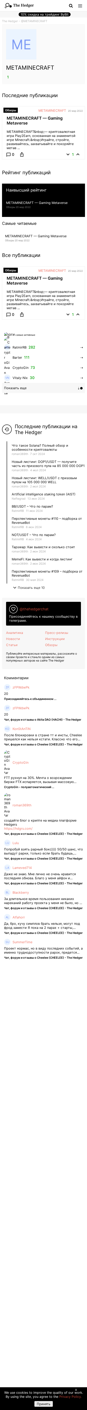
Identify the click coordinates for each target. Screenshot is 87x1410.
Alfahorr (19, 917)
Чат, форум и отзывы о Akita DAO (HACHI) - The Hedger (42, 719)
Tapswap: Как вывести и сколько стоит (43, 547)
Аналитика (14, 633)
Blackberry (21, 892)
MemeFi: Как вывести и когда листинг (42, 559)
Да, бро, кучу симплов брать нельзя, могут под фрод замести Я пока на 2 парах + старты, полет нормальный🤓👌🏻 (42, 926)
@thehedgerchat (34, 609)
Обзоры (51, 645)
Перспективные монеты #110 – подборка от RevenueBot (47, 521)
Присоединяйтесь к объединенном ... (30, 699)
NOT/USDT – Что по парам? (34, 535)
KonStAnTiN (22, 729)
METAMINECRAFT (52, 110)
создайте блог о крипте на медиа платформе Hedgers (40, 822)
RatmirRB (18, 510)
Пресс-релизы (56, 633)
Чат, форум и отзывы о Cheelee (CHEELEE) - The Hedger (43, 744)
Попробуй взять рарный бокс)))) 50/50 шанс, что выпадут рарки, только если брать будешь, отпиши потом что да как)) (43, 851)
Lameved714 (22, 868)
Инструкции (55, 639)
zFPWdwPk (21, 687)
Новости (13, 639)
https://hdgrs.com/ (18, 828)
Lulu (16, 843)
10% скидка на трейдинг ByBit (45, 14)
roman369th (20, 454)
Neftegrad (18, 498)
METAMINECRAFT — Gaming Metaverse (37, 203)
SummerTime (22, 942)
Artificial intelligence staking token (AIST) (43, 494)
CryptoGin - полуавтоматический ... (29, 787)
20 (6, 694)
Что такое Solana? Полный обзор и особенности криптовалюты (40, 447)
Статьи (12, 645)
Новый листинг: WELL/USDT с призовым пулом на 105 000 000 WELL (44, 480)
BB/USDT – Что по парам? (32, 506)
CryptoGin (21, 762)
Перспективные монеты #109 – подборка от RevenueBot (47, 573)
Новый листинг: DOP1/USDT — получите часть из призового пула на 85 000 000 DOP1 (48, 464)
